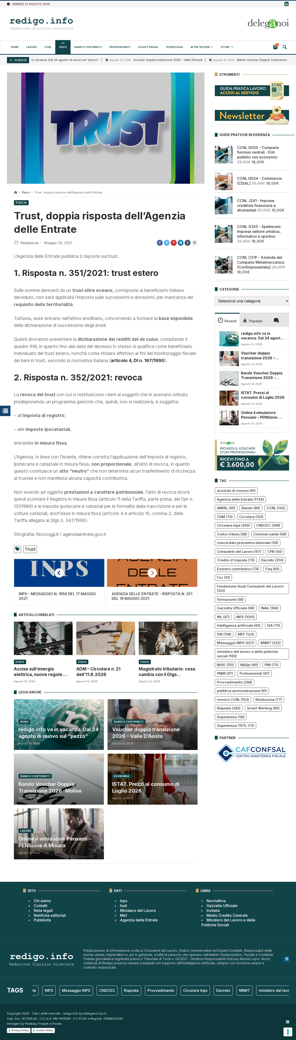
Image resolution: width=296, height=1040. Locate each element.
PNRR (225, 673)
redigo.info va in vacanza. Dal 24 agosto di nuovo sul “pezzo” (58, 732)
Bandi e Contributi (129, 721)
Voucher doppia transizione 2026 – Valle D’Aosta (140, 60)
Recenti (231, 321)
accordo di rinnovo (236, 490)
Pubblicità (42, 920)
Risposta (228, 708)
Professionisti (255, 673)
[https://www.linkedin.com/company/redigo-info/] (286, 4)
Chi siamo (42, 900)
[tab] (227, 320)
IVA (224, 634)
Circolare (251, 517)
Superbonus (231, 717)
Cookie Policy (44, 1030)
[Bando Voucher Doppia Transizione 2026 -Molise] (229, 378)
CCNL (276, 508)
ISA (273, 625)
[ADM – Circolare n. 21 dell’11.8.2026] (105, 638)
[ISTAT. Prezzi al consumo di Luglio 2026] (229, 398)
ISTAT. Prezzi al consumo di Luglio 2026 (145, 787)
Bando (251, 508)
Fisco (26, 192)
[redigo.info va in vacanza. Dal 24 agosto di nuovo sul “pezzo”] (229, 338)
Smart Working (263, 708)
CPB (275, 551)
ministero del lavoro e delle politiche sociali (247, 653)
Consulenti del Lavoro (239, 551)
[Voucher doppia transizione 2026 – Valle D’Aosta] (229, 358)
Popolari (255, 321)
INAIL (269, 608)
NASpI (249, 665)
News (24, 721)
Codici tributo (232, 534)
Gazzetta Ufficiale (235, 608)
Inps (123, 900)
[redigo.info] (41, 24)
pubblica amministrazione (242, 691)
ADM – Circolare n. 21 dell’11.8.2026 (98, 671)
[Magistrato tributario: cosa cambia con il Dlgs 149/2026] (168, 638)
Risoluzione (269, 699)
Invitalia (213, 910)
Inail (123, 905)
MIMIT (271, 643)
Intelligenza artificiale (239, 625)
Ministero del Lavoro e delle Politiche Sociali (228, 922)
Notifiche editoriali (50, 915)
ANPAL (226, 508)
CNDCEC (268, 525)
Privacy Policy (20, 1030)
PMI (271, 665)
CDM (225, 517)
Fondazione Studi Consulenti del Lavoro (250, 588)
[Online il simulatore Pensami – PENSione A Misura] (229, 418)
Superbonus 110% (235, 725)
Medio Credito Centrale (227, 915)
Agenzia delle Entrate (240, 499)
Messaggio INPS (235, 643)
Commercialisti (270, 534)
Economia (121, 776)
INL (223, 617)
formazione (230, 599)
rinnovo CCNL (233, 699)
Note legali (43, 910)
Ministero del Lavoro (138, 910)
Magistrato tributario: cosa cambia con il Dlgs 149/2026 (167, 672)
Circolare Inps (233, 525)
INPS (245, 617)
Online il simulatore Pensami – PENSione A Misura (54, 842)
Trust (30, 549)
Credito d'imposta (236, 560)
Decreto (272, 560)
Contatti (40, 905)
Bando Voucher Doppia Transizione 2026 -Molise (50, 787)
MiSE (225, 665)
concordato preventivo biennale (247, 543)
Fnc (223, 577)
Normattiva (216, 900)
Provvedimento (234, 682)
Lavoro (25, 830)
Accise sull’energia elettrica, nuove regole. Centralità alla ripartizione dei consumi (41, 672)
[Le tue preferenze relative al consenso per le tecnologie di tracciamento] (288, 1031)
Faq (272, 569)
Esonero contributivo (238, 569)
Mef (123, 915)
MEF (246, 634)
